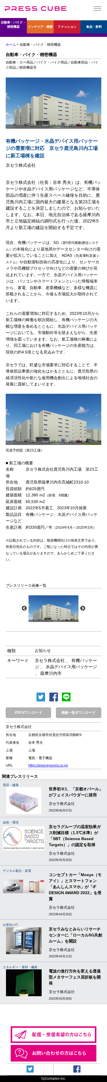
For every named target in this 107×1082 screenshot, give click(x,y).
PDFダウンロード (28, 713)
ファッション (67, 26)
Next (83, 608)
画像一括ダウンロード (78, 713)
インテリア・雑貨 (40, 26)
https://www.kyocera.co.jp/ (48, 765)
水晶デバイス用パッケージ (71, 666)
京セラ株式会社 (50, 660)
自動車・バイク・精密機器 (13, 24)
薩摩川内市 (51, 673)
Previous (24, 608)
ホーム (11, 45)
